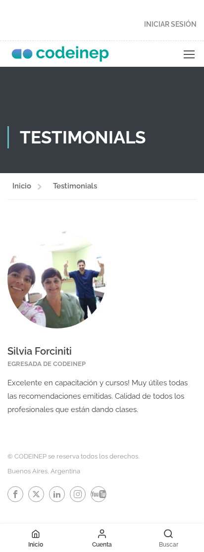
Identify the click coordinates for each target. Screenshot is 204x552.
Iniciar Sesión (170, 24)
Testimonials (75, 186)
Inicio (21, 186)
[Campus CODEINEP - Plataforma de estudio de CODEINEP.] (60, 54)
